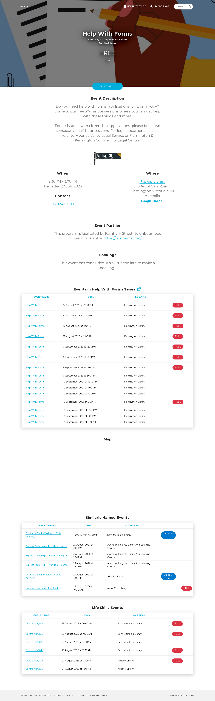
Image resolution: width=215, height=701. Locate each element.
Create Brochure (97, 695)
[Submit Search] (190, 6)
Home (24, 695)
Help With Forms (34, 305)
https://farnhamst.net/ (122, 238)
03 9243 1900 (62, 204)
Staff (81, 695)
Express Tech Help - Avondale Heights (46, 546)
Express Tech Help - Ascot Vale (42, 588)
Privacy (58, 695)
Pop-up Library (152, 181)
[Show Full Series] (139, 289)
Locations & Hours (40, 695)
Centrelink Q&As (34, 623)
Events (24, 6)
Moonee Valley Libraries (180, 695)
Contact (70, 695)
